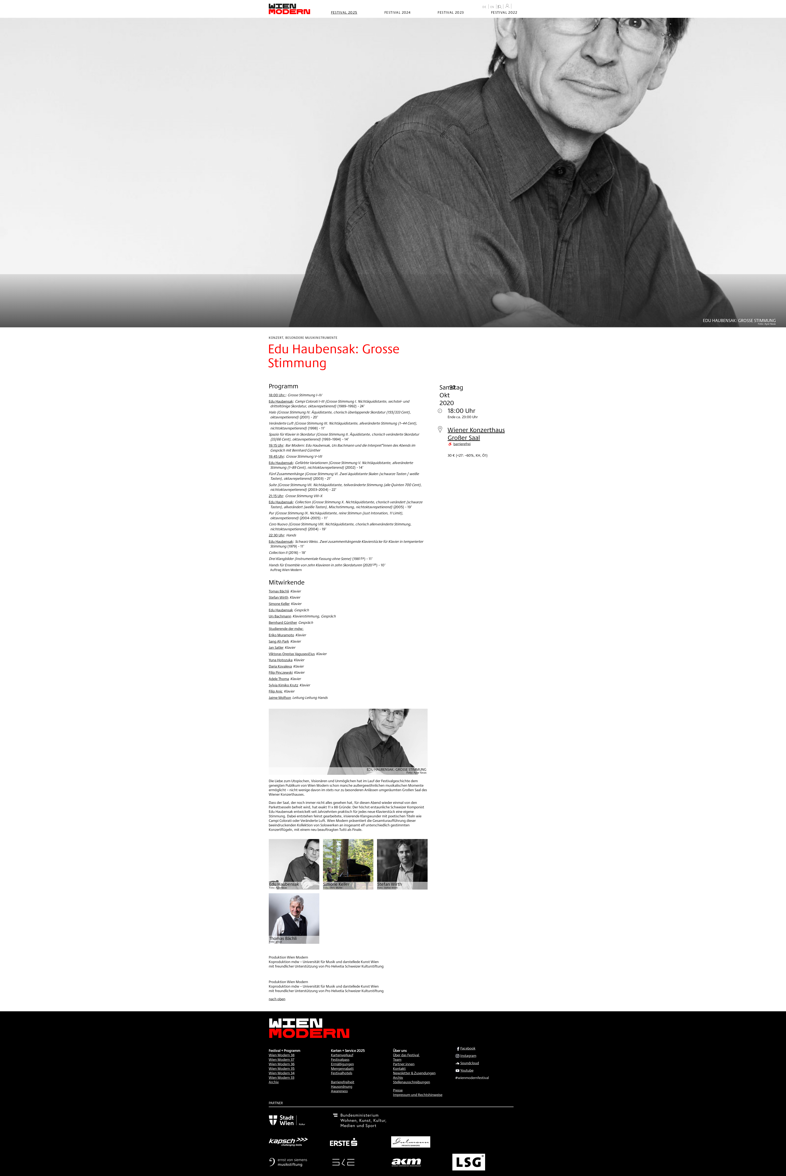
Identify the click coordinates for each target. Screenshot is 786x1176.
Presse (398, 1090)
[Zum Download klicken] (294, 864)
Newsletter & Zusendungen (414, 1073)
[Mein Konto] (507, 6)
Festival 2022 (504, 12)
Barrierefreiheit (342, 1082)
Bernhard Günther (283, 622)
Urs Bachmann (280, 616)
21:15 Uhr (276, 495)
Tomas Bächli (279, 591)
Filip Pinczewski (281, 672)
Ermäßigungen (342, 1064)
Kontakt (399, 1068)
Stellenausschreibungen (411, 1082)
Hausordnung (341, 1086)
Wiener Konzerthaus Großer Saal (476, 433)
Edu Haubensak (281, 401)
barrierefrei (462, 443)
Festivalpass (340, 1059)
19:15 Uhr (276, 445)
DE (484, 7)
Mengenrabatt (342, 1068)
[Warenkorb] (515, 7)
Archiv (274, 1082)
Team (397, 1059)
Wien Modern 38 (282, 1055)
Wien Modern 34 (282, 1073)
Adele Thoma (279, 678)
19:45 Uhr (276, 456)
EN (492, 7)
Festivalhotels (341, 1073)
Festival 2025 (344, 12)
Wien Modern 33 (281, 1077)
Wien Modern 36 (282, 1064)
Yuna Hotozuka (280, 659)
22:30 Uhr (276, 535)
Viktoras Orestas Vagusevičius (292, 653)
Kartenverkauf (342, 1055)
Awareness (339, 1091)
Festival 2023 (451, 12)
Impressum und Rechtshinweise (417, 1094)
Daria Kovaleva (280, 666)
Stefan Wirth (278, 597)
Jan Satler (276, 647)
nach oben (277, 998)
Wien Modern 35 (282, 1068)
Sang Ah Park (279, 641)
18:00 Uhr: (277, 395)
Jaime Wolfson (280, 697)
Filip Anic (276, 691)
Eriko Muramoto (281, 635)
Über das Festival (406, 1055)
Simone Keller (279, 603)
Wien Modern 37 (281, 1059)
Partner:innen (403, 1064)
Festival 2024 (397, 12)
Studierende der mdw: (286, 628)
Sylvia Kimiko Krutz (283, 685)
